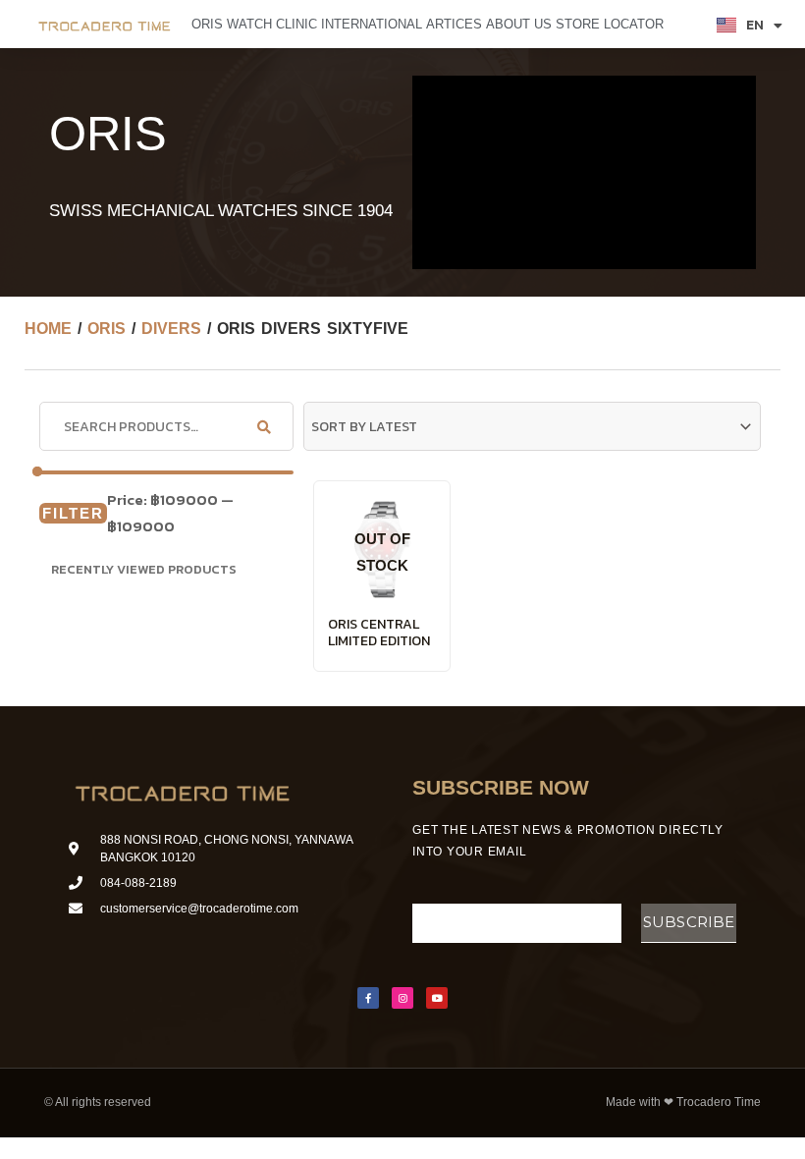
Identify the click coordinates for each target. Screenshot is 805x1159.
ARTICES (454, 24)
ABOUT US (519, 24)
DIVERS (171, 328)
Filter (73, 513)
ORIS (207, 24)
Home (48, 328)
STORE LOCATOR (610, 24)
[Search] (265, 426)
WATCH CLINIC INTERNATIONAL (324, 24)
